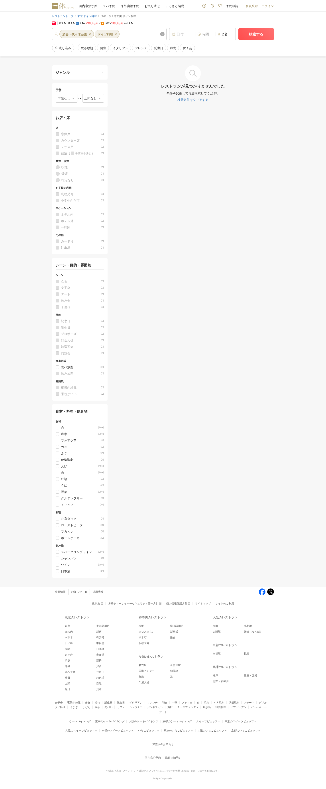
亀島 (141, 676)
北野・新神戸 (221, 681)
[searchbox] (109, 34)
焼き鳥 (207, 707)
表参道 (100, 654)
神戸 (215, 675)
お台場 (100, 677)
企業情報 (60, 591)
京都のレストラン (225, 645)
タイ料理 (60, 707)
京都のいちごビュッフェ (246, 730)
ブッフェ (187, 702)
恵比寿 (69, 654)
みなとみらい (147, 631)
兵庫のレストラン (225, 667)
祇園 (246, 653)
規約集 (96, 603)
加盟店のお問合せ (163, 744)
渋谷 (67, 660)
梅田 (215, 625)
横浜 (141, 625)
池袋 (67, 666)
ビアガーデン (238, 707)
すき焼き (219, 702)
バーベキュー (259, 707)
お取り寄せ (152, 6)
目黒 (99, 683)
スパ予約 (109, 6)
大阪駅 (217, 631)
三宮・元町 (250, 675)
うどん (86, 707)
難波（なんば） (253, 631)
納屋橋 (174, 670)
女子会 (59, 702)
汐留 (99, 666)
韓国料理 (220, 707)
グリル (263, 702)
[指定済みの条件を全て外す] (162, 34)
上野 (67, 683)
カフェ (121, 707)
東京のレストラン (77, 617)
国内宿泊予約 (88, 6)
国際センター (147, 670)
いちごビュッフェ (148, 730)
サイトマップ (203, 603)
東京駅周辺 (103, 625)
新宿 (99, 631)
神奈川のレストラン (153, 617)
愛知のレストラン (151, 656)
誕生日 (108, 702)
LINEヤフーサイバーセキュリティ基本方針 (133, 603)
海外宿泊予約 (130, 6)
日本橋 (100, 649)
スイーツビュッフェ (208, 721)
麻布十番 (70, 672)
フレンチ (152, 702)
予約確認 (232, 6)
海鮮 (170, 707)
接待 (97, 702)
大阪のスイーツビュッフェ (81, 730)
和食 (164, 702)
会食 (87, 702)
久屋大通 (144, 682)
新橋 (99, 660)
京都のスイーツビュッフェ (118, 730)
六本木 (69, 637)
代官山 (100, 672)
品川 (67, 689)
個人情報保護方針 (176, 603)
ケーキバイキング (80, 721)
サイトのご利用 (224, 603)
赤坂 (67, 649)
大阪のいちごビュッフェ (212, 730)
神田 (67, 677)
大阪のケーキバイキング (143, 721)
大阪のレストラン (225, 617)
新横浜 (174, 631)
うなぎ (74, 707)
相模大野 (144, 643)
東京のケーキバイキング (109, 721)
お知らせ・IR (79, 591)
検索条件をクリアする (192, 99)
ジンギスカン (155, 707)
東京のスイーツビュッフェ (241, 721)
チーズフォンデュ (187, 707)
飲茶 (97, 707)
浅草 (99, 689)
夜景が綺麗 (74, 702)
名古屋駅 (175, 665)
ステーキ (249, 702)
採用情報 (97, 591)
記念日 (121, 702)
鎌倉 (172, 637)
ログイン (267, 6)
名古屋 (143, 665)
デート (163, 712)
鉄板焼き (234, 702)
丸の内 (69, 631)
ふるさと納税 (174, 6)
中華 (174, 702)
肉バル (108, 707)
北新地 (248, 625)
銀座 (67, 625)
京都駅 (217, 653)
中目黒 (100, 643)
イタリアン (136, 702)
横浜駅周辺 (176, 625)
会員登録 (251, 6)
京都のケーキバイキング (177, 721)
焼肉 (206, 702)
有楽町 (100, 637)
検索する (256, 34)
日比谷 (69, 643)
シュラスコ (136, 707)
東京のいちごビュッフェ (178, 730)
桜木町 (143, 637)
